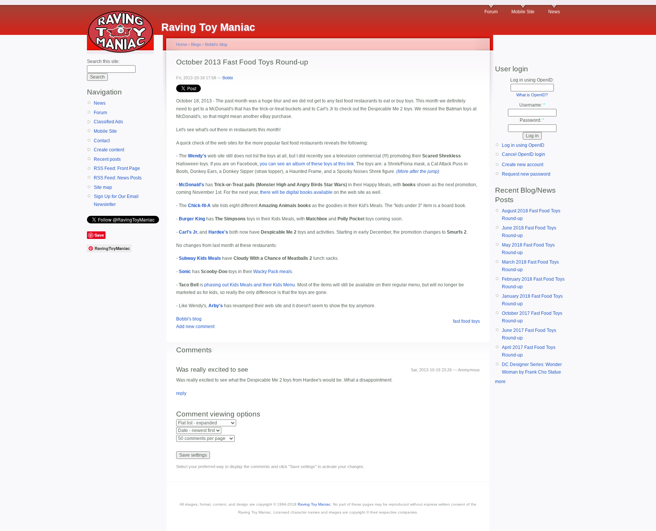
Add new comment (195, 326)
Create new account (522, 164)
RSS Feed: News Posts (118, 178)
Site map (103, 187)
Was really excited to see (212, 369)
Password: (532, 120)
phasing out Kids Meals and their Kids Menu (249, 284)
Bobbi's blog (216, 44)
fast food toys (466, 321)
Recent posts (107, 159)
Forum (491, 11)
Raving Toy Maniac (314, 504)
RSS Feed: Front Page (117, 168)
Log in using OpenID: (532, 80)
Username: (532, 105)
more (500, 381)
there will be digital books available (296, 192)
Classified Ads (108, 121)
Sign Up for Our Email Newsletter (116, 200)
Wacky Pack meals (272, 271)
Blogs (196, 44)
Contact (102, 140)
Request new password (526, 174)
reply (181, 393)
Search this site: (103, 61)
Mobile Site (523, 11)
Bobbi (227, 77)
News (554, 11)
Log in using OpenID (523, 145)
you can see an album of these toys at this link (307, 164)
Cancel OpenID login (523, 154)
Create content (109, 149)
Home (181, 44)
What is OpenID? (532, 95)
